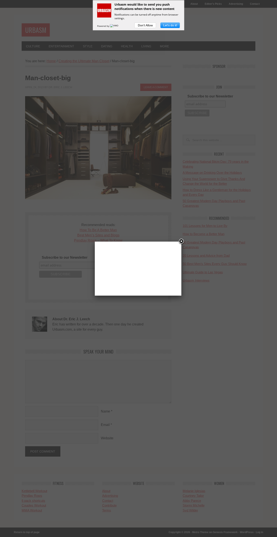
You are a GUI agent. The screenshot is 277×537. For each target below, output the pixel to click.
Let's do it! (170, 25)
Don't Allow (145, 25)
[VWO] (114, 25)
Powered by (103, 25)
